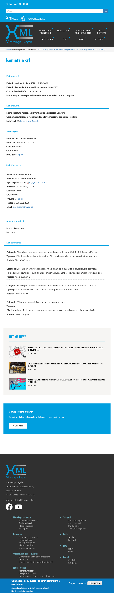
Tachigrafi (47, 39)
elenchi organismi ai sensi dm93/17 (92, 49)
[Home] (22, 34)
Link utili (72, 540)
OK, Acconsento (77, 583)
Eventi (71, 551)
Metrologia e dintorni (45, 31)
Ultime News (17, 336)
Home (8, 49)
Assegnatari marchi (28, 573)
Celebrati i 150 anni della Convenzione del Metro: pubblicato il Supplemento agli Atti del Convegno (65, 364)
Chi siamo (73, 562)
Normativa (63, 30)
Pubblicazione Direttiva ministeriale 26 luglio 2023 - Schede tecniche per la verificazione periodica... (66, 380)
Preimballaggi (25, 523)
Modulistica (74, 525)
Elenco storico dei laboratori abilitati (36, 562)
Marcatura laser (26, 570)
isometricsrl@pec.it (29, 121)
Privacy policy (27, 500)
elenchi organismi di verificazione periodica (56, 49)
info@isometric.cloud (23, 206)
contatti (18, 426)
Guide (66, 39)
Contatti (98, 39)
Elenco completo (27, 547)
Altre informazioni (15, 221)
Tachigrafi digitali (27, 542)
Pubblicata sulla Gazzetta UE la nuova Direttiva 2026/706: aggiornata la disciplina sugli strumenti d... (65, 348)
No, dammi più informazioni (22, 591)
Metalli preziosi (101, 31)
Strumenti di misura (28, 520)
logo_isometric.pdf (38, 182)
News (81, 39)
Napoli (19, 154)
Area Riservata (13, 19)
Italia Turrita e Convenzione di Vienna (36, 576)
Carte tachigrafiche (77, 520)
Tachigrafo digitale (77, 528)
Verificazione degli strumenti (83, 31)
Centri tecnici (74, 523)
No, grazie (95, 583)
